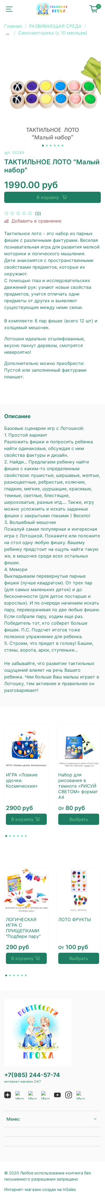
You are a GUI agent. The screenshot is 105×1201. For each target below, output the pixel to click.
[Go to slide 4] (54, 145)
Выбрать (78, 819)
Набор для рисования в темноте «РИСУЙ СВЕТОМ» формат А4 (78, 786)
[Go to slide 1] (43, 145)
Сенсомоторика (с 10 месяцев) (52, 33)
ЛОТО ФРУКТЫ (74, 919)
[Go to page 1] (6, 836)
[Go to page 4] (18, 836)
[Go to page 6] (26, 836)
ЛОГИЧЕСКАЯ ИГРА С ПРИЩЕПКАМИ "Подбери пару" (23, 928)
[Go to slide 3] (51, 145)
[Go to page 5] (22, 836)
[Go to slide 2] (47, 145)
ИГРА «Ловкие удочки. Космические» (22, 780)
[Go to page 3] (14, 836)
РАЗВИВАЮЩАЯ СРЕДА (55, 26)
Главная (13, 26)
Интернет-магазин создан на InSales (40, 1189)
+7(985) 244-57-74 (32, 1074)
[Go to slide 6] (62, 145)
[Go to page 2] (10, 836)
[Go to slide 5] (58, 145)
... (7, 32)
